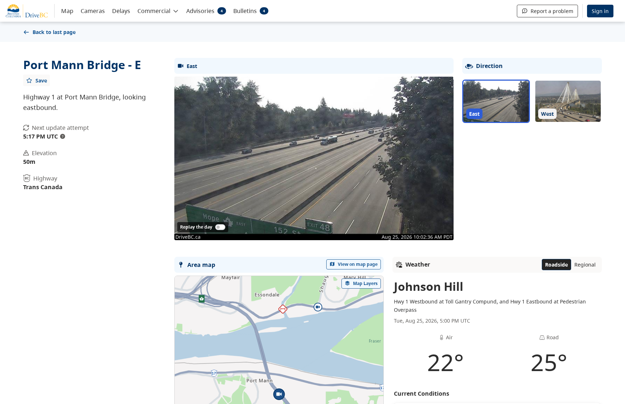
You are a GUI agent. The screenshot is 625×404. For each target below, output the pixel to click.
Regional (585, 264)
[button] (158, 10)
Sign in (600, 11)
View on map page (358, 264)
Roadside (556, 264)
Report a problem (552, 11)
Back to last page (54, 32)
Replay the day (196, 227)
